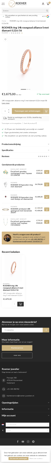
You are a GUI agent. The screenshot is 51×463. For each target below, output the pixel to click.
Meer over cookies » (36, 458)
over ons (17, 355)
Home (4, 21)
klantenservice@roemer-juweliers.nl (27, 241)
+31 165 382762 (37, 239)
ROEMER (5, 33)
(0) (22, 33)
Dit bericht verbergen (18, 458)
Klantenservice (17, 348)
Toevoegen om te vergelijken (11, 123)
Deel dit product (29, 123)
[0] (48, 3)
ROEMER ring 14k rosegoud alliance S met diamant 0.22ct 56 (13, 288)
